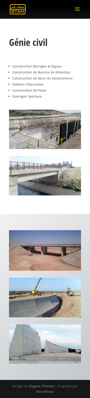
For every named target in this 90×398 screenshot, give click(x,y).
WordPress (45, 391)
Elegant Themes (41, 386)
